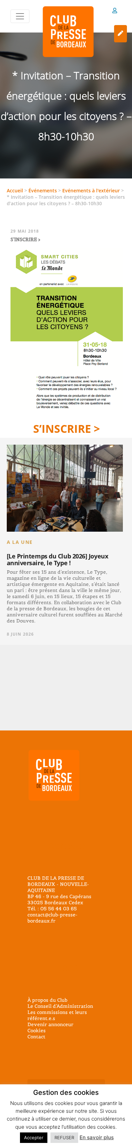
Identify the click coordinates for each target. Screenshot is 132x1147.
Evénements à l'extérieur (91, 190)
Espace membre (115, 11)
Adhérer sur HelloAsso (120, 33)
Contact (36, 1037)
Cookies (36, 1030)
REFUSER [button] (64, 1137)
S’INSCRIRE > (66, 428)
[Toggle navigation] (19, 16)
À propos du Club (47, 1000)
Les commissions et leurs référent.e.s (57, 1015)
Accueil (15, 190)
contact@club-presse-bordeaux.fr (52, 918)
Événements (42, 190)
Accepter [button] (33, 1137)
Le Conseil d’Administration (60, 1006)
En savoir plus (97, 1137)
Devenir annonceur (50, 1024)
